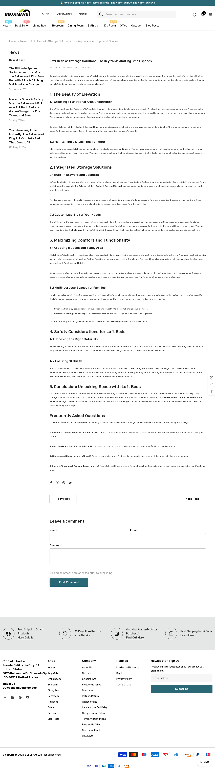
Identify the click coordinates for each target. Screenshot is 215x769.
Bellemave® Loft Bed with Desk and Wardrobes (102, 186)
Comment (56, 545)
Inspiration (64, 14)
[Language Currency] (210, 14)
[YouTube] (27, 697)
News (23, 41)
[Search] (136, 14)
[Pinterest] (63, 482)
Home (12, 41)
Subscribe (181, 688)
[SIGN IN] (194, 14)
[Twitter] (57, 482)
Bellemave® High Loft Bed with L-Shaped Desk (95, 230)
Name (53, 530)
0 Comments (85, 67)
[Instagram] (12, 697)
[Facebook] (51, 482)
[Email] (70, 482)
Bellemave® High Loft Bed (62, 401)
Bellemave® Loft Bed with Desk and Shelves (80, 127)
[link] (80, 633)
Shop (45, 14)
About (83, 14)
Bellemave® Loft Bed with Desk (180, 397)
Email (133, 530)
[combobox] (139, 14)
